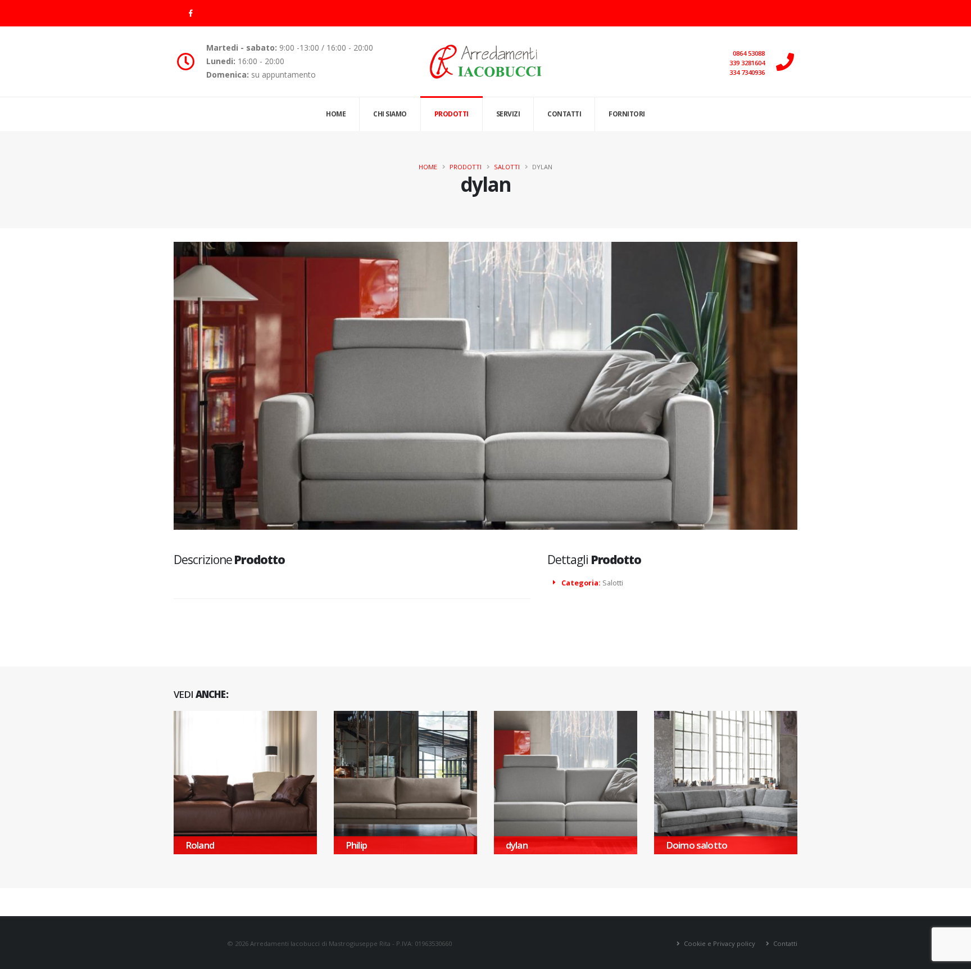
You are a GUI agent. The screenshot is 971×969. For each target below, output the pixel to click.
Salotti (507, 167)
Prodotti (451, 114)
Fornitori (627, 114)
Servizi (508, 114)
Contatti (564, 114)
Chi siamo (390, 114)
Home (336, 114)
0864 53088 (749, 53)
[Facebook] (190, 13)
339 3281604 (747, 62)
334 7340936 (747, 72)
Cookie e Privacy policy (718, 943)
